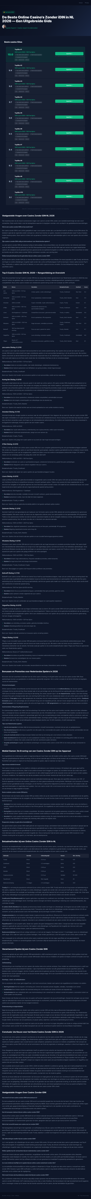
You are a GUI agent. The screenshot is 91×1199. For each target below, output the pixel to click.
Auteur (81, 2)
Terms (12, 1195)
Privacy (87, 2)
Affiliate (17, 1195)
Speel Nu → (69, 53)
